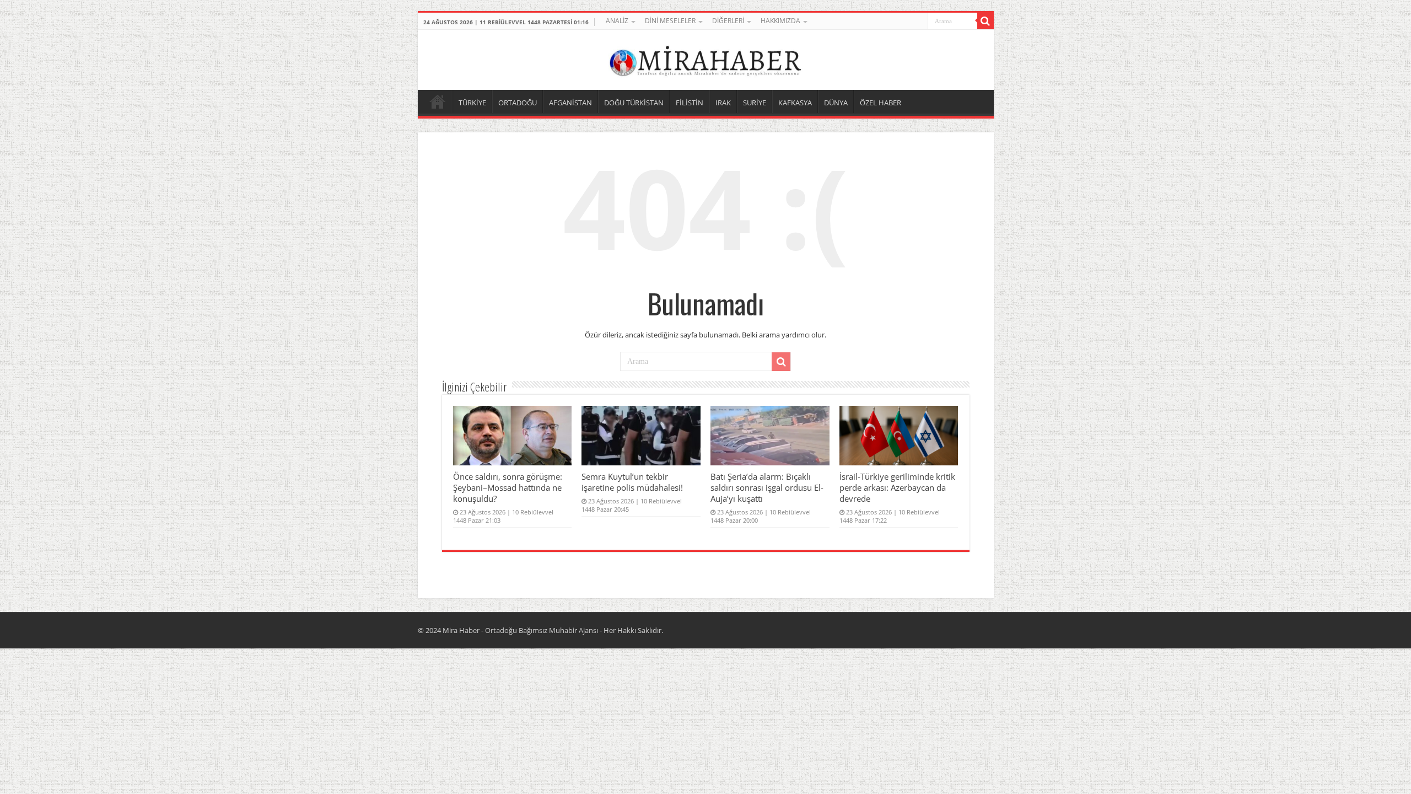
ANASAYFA (437, 101)
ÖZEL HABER (880, 103)
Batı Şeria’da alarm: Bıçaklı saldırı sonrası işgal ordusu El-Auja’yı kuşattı (766, 487)
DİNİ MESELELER (670, 20)
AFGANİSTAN (570, 103)
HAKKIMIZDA (780, 20)
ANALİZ (617, 20)
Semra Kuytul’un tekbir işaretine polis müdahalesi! (632, 482)
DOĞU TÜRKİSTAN (634, 103)
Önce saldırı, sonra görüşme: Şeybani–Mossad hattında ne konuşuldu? (507, 487)
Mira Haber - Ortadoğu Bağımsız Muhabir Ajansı (520, 630)
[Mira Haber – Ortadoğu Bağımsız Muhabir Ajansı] (705, 58)
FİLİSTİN (689, 103)
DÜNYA (836, 103)
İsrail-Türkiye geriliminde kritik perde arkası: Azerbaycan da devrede (897, 487)
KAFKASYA (795, 103)
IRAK (723, 103)
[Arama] (985, 21)
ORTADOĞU (517, 103)
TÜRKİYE (472, 103)
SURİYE (754, 103)
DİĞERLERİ (728, 20)
